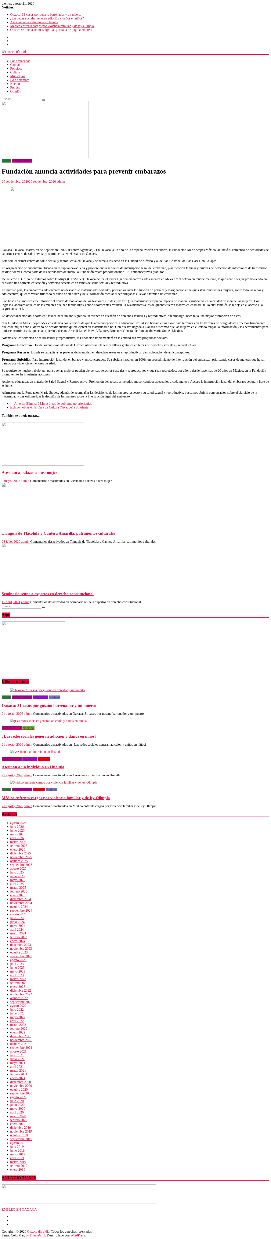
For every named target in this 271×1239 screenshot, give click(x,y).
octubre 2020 (19, 1089)
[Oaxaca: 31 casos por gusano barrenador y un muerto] (47, 690)
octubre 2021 (19, 1044)
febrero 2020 (18, 1120)
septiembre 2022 (21, 1002)
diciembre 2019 (20, 1127)
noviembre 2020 (21, 1085)
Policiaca (16, 68)
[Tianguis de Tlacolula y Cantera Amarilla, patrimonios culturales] (43, 525)
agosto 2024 (18, 914)
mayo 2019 (17, 1154)
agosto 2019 (18, 1143)
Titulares (54, 697)
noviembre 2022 (21, 994)
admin (61, 181)
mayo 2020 (17, 1108)
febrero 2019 (18, 1165)
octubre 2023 (19, 952)
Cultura (15, 72)
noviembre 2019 (21, 1131)
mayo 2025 (17, 880)
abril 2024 (17, 929)
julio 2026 (17, 826)
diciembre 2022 (20, 990)
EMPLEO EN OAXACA (19, 1209)
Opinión (15, 91)
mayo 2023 (17, 971)
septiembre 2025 (21, 864)
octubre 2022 (19, 998)
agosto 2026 (18, 823)
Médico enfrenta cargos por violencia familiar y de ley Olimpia (52, 26)
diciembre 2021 (20, 1036)
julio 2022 (17, 1009)
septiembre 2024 (21, 910)
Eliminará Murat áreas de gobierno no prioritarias (51, 403)
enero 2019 (17, 1169)
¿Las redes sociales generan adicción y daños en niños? (47, 18)
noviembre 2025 (21, 857)
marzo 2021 (18, 1070)
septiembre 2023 (21, 956)
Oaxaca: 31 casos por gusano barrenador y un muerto (45, 14)
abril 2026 (17, 838)
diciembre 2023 (20, 944)
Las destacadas (20, 61)
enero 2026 (17, 849)
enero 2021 (17, 1078)
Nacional (16, 84)
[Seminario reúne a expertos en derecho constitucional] (43, 586)
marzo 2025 (18, 887)
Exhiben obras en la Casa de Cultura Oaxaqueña (51, 407)
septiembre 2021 (21, 1047)
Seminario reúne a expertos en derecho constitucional (48, 594)
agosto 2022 (18, 1005)
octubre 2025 (19, 861)
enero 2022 (17, 1032)
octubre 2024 (19, 906)
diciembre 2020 (20, 1082)
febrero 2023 (18, 983)
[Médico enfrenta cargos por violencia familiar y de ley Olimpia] (53, 782)
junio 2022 (17, 1013)
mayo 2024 (17, 925)
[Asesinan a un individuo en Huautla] (35, 751)
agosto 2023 (18, 960)
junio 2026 (17, 830)
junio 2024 (17, 922)
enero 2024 (17, 941)
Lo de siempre (19, 80)
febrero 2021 (18, 1074)
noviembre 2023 (21, 948)
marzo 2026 (18, 842)
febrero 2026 (18, 845)
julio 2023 (17, 964)
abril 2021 (17, 1066)
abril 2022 (17, 1021)
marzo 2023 (18, 979)
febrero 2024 (18, 937)
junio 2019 (17, 1150)
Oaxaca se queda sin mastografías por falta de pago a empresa (51, 30)
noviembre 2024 (21, 903)
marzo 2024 (18, 933)
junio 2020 (17, 1105)
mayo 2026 (17, 834)
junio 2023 (17, 967)
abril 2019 (17, 1158)
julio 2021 (17, 1055)
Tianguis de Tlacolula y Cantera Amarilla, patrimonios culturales (58, 533)
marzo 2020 (18, 1116)
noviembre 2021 (21, 1040)
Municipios (17, 76)
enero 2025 (17, 895)
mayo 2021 (17, 1063)
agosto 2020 (18, 1097)
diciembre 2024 (20, 899)
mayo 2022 (17, 1017)
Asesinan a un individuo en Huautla (34, 22)
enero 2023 (17, 986)
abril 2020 (17, 1112)
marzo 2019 (18, 1162)
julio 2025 (17, 872)
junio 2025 (17, 876)
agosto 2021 (18, 1051)
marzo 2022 (18, 1025)
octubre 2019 (19, 1135)
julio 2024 (17, 918)
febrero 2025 (18, 891)
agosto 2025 (18, 868)
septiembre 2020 (21, 1093)
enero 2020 (17, 1124)
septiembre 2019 (21, 1139)
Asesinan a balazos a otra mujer (29, 472)
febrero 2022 (18, 1028)
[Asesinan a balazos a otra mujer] (43, 464)
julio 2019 (17, 1146)
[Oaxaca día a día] (135, 52)
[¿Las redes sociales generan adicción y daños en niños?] (48, 721)
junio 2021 (17, 1059)
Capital (15, 64)
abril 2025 (17, 884)
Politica (15, 87)
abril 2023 (17, 975)
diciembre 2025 (20, 853)
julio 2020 (17, 1101)
